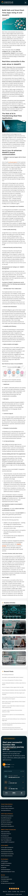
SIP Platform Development (7, 822)
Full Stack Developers (5, 869)
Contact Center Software (6, 806)
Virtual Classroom (5, 835)
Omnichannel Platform (6, 810)
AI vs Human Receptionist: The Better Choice (12, 680)
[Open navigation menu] (25, 2)
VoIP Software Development (7, 815)
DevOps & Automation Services (8, 883)
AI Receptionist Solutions (6, 849)
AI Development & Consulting (7, 853)
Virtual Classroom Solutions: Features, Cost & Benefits (14, 690)
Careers (9, 891)
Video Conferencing (5, 831)
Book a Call (7, 766)
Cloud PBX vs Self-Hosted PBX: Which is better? (12, 677)
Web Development (5, 877)
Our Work (14, 891)
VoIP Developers (4, 861)
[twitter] (12, 888)
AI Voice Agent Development (7, 847)
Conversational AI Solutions (7, 851)
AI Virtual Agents (13, 162)
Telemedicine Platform (6, 833)
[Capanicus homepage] (7, 2)
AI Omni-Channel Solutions (6, 855)
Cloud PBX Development (6, 817)
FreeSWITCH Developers (6, 863)
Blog (18, 891)
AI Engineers (3, 867)
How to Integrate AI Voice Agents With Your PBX (13, 687)
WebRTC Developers (5, 865)
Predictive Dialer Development (7, 808)
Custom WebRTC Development (7, 842)
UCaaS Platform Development (7, 826)
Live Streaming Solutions (6, 837)
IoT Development (4, 881)
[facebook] (10, 888)
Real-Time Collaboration (6, 840)
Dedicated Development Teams (8, 871)
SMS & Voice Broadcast (6, 824)
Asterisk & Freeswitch (5, 820)
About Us (5, 891)
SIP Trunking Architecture (12, 616)
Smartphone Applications (6, 879)
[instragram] (16, 888)
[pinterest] (14, 888)
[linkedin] (18, 888)
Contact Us (22, 891)
